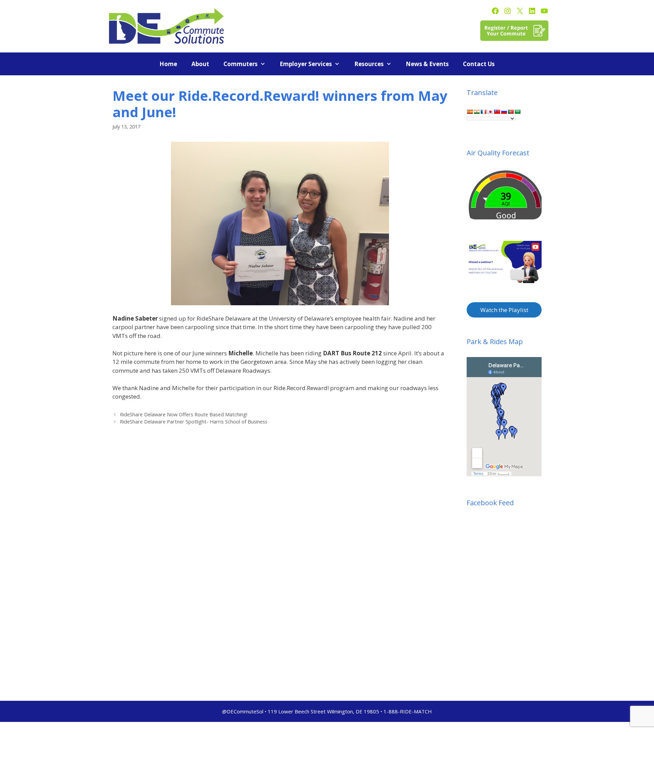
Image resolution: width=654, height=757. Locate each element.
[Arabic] (517, 111)
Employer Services (306, 64)
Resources (369, 64)
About (200, 64)
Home (168, 64)
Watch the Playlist (504, 310)
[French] (483, 111)
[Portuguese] (511, 111)
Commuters (240, 64)
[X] (520, 11)
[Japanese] (490, 111)
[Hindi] (476, 111)
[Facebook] (495, 11)
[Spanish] (470, 111)
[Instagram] (507, 11)
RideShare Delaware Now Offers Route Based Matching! (183, 414)
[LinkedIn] (532, 11)
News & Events (427, 64)
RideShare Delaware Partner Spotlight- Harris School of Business (193, 421)
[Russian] (504, 111)
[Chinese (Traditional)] (497, 111)
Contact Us (479, 64)
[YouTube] (544, 11)
